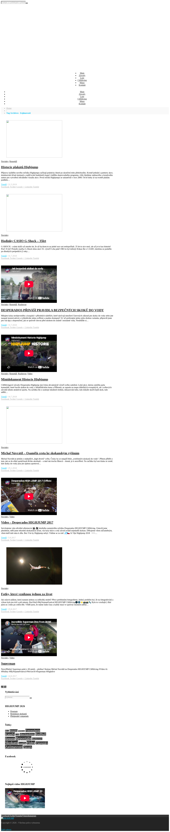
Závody (82, 75)
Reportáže (23, 738)
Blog (7, 731)
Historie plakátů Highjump (19, 167)
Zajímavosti (14, 747)
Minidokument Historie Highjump (24, 379)
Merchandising (27, 734)
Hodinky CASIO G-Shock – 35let (23, 241)
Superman (8, 663)
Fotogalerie (32, 730)
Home (9, 108)
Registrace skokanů (18, 714)
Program (14, 711)
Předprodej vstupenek (19, 716)
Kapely (10, 734)
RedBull (40, 734)
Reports (10, 738)
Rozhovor (22, 304)
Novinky (4, 161)
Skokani (11, 742)
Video (29, 374)
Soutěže (22, 743)
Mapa (82, 83)
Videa (31, 743)
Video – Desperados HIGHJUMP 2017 (27, 522)
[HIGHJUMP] (14, 12)
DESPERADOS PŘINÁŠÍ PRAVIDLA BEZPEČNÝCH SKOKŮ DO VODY (52, 310)
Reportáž (13, 161)
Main (82, 73)
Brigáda (14, 730)
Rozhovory (37, 739)
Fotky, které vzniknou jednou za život (26, 594)
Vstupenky (42, 743)
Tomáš (4, 184)
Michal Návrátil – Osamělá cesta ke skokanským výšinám (40, 453)
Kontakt (82, 85)
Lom (82, 78)
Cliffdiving (82, 80)
